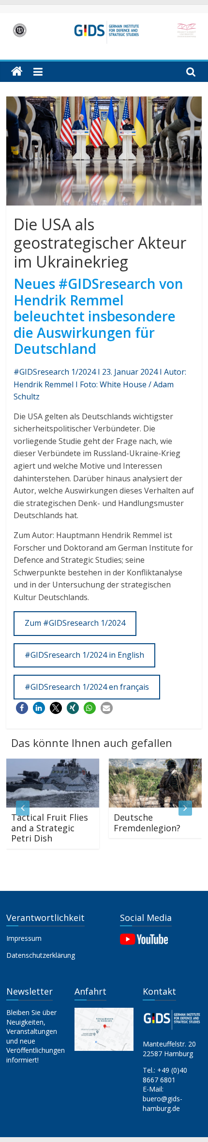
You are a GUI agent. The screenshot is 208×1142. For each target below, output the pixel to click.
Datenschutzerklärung (40, 955)
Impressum (24, 938)
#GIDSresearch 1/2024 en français (87, 687)
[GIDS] (17, 72)
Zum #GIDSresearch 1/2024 (75, 623)
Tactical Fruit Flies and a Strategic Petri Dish (46, 827)
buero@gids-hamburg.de (162, 1103)
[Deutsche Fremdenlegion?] (151, 764)
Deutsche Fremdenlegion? (143, 822)
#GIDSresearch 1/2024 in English (84, 655)
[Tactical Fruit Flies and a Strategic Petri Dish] (49, 764)
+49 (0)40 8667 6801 (165, 1074)
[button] (22, 708)
